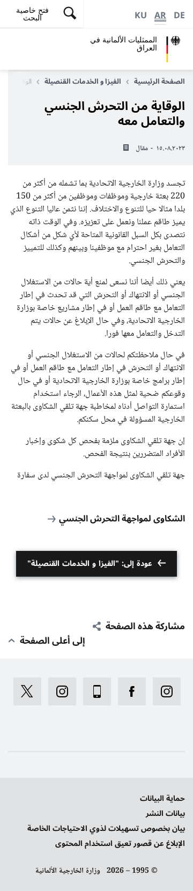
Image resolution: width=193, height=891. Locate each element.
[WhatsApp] (93, 691)
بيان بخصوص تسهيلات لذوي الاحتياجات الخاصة (106, 828)
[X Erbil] (23, 691)
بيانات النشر (165, 813)
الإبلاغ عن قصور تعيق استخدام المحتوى (120, 843)
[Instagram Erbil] (58, 691)
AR (160, 15)
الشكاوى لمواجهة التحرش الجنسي (122, 519)
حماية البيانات (162, 798)
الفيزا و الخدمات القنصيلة (82, 81)
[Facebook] (128, 691)
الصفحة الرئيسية (159, 81)
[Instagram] (163, 691)
